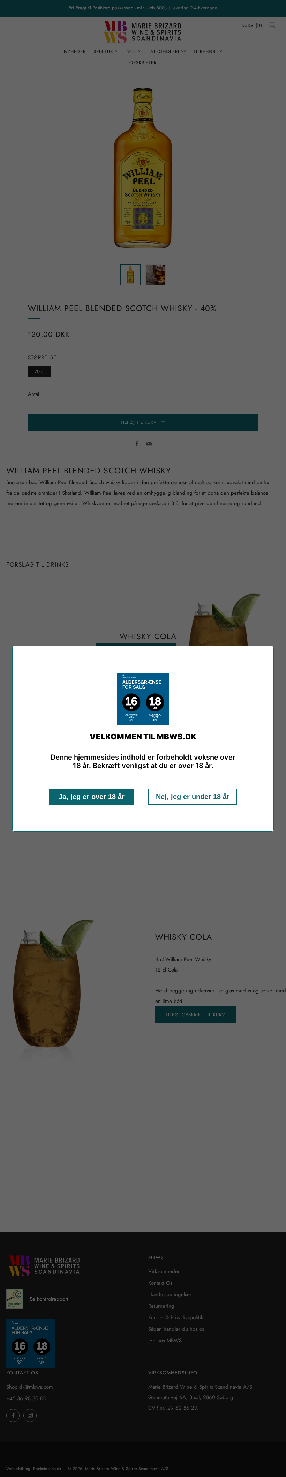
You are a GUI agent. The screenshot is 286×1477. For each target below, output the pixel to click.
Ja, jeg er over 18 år (92, 796)
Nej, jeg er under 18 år (192, 796)
